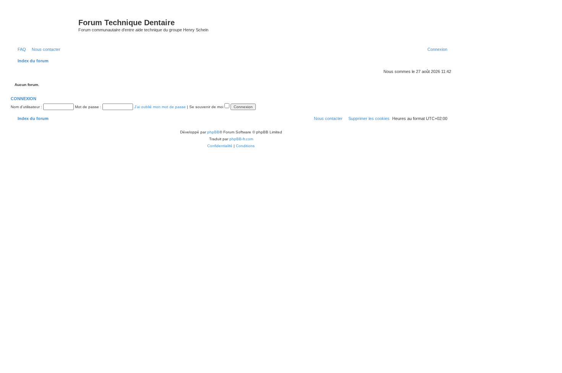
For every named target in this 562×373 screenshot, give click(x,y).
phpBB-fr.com (241, 139)
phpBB (213, 132)
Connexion (23, 98)
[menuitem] (20, 49)
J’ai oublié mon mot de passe (160, 107)
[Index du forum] (45, 25)
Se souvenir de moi (206, 107)
